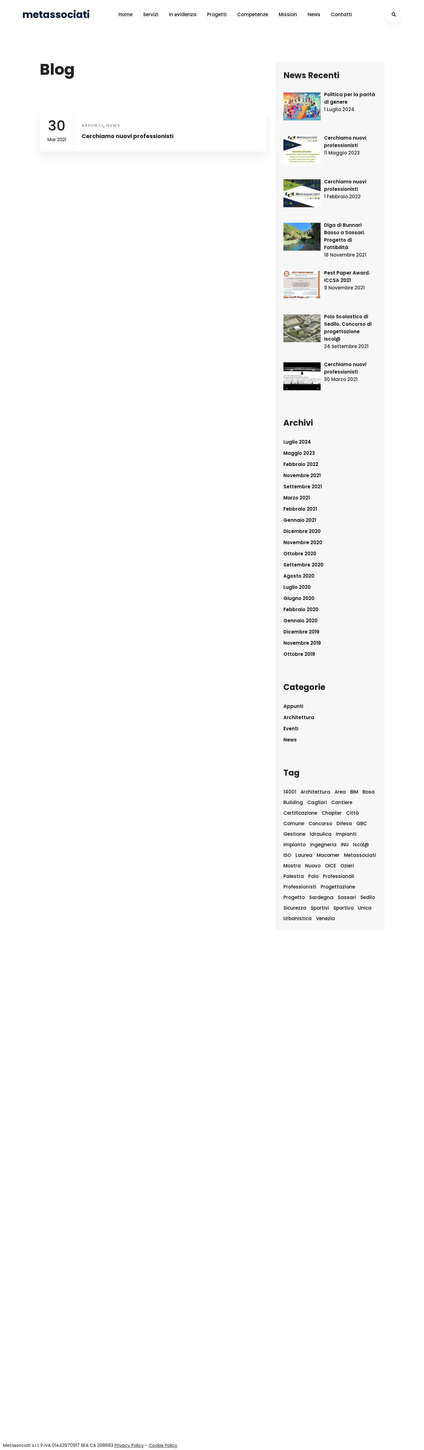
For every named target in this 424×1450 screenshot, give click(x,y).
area (340, 792)
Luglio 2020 (297, 587)
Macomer (328, 855)
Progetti (217, 14)
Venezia (325, 918)
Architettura (298, 717)
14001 (289, 792)
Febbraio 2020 (300, 609)
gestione (294, 834)
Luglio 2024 (297, 442)
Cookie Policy (163, 1445)
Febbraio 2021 (300, 509)
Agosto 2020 (298, 576)
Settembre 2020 (303, 565)
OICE (330, 865)
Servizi (150, 14)
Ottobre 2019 (299, 654)
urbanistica (297, 918)
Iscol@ (361, 844)
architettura (315, 792)
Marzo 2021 (296, 498)
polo (313, 876)
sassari (347, 897)
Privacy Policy (129, 1445)
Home (126, 14)
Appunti (92, 125)
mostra (292, 865)
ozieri (347, 865)
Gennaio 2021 (299, 520)
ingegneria (323, 844)
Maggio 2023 (299, 453)
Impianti (346, 834)
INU (345, 844)
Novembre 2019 (302, 643)
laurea (303, 855)
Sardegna (321, 897)
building (293, 802)
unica (365, 908)
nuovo (313, 865)
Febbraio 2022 (300, 464)
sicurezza (294, 908)
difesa (344, 823)
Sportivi (320, 908)
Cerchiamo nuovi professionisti (128, 136)
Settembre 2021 (302, 486)
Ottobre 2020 (299, 553)
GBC (361, 823)
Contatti (341, 14)
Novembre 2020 (302, 542)
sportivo (343, 908)
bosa (369, 792)
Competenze (252, 14)
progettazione (338, 887)
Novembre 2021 (302, 475)
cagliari (317, 802)
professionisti (299, 887)
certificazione (300, 813)
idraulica (321, 834)
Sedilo (367, 897)
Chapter (332, 813)
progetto (294, 897)
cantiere (341, 802)
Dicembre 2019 (301, 632)
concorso (320, 823)
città (352, 813)
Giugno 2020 (298, 598)
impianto (294, 844)
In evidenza (182, 14)
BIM (354, 792)
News (314, 14)
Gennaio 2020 (300, 620)
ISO (287, 855)
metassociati (360, 855)
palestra (293, 876)
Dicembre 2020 (302, 531)
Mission (288, 14)
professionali (338, 876)
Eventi (290, 728)
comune (293, 823)
